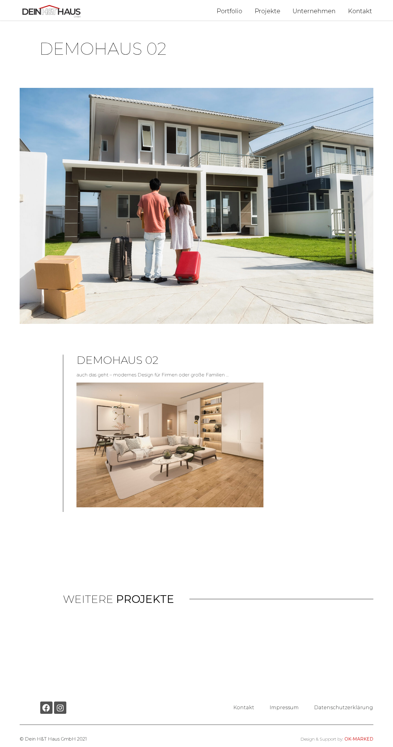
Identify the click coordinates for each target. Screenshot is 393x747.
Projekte (267, 11)
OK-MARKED (358, 739)
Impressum (284, 707)
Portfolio (229, 11)
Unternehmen (314, 11)
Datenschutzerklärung (343, 707)
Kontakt (360, 11)
